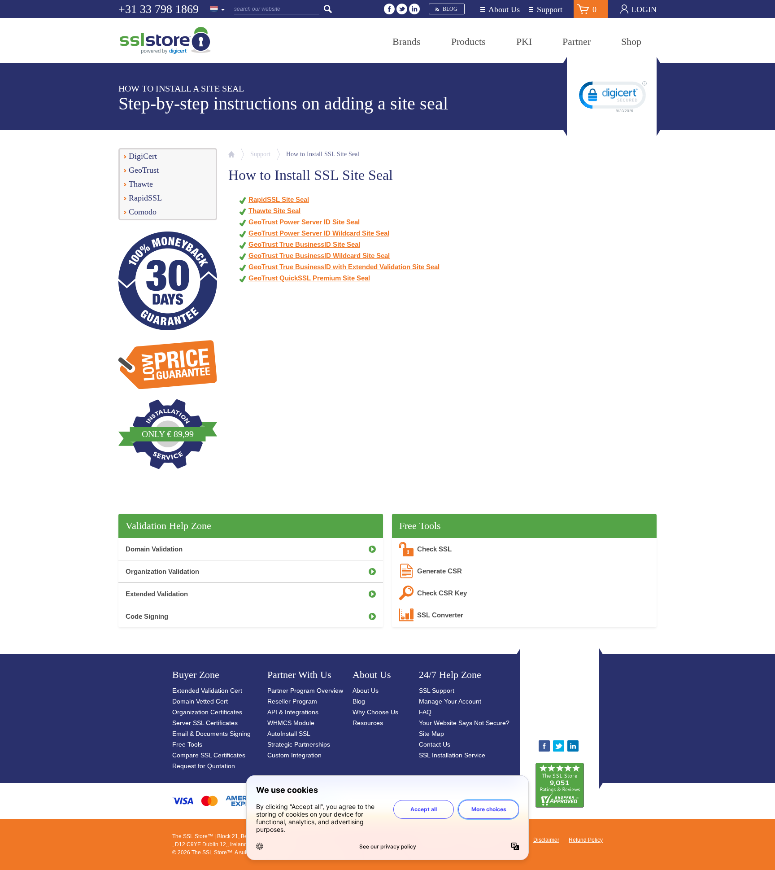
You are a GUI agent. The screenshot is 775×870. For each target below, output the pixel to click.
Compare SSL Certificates (208, 755)
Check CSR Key (442, 593)
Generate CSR (439, 571)
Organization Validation (162, 571)
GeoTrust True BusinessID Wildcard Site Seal (319, 255)
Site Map (431, 733)
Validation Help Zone (168, 525)
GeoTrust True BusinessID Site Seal (304, 244)
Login (644, 9)
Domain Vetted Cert (200, 701)
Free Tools (187, 744)
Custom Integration (294, 755)
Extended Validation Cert (207, 690)
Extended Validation (157, 594)
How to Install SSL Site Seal (322, 154)
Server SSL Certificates (205, 722)
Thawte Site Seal (274, 210)
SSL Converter (440, 615)
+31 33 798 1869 (158, 9)
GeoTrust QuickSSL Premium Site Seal (309, 278)
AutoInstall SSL (288, 733)
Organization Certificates (207, 712)
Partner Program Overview (305, 690)
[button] (587, 697)
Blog (450, 9)
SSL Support (436, 690)
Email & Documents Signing (211, 733)
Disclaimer (546, 840)
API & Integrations (292, 712)
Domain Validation (154, 549)
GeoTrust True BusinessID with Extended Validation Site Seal (344, 267)
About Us (504, 9)
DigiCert (143, 156)
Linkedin (414, 9)
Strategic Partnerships (298, 744)
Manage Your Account (450, 701)
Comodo (143, 211)
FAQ (425, 712)
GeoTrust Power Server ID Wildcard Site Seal (318, 233)
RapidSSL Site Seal (278, 199)
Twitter (401, 9)
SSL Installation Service (452, 755)
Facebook (389, 9)
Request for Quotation (203, 765)
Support (549, 9)
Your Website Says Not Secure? (464, 722)
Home (231, 154)
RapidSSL (145, 197)
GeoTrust (144, 170)
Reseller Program (292, 701)
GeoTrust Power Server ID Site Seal (304, 222)
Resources (368, 722)
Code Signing (147, 616)
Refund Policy (586, 840)
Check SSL (434, 549)
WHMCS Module (290, 722)
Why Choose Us (375, 712)
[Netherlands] (217, 10)
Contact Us (434, 744)
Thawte (141, 183)
